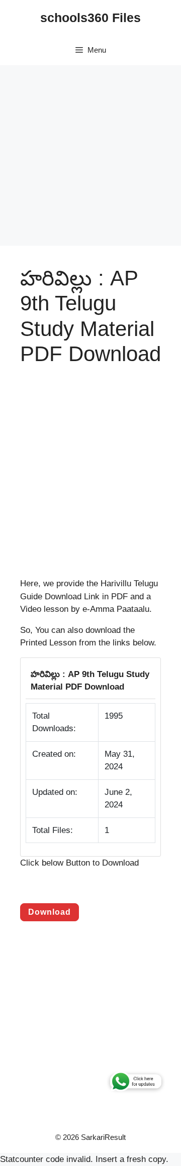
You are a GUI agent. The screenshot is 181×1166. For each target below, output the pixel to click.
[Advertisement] (90, 155)
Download (49, 912)
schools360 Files (90, 18)
